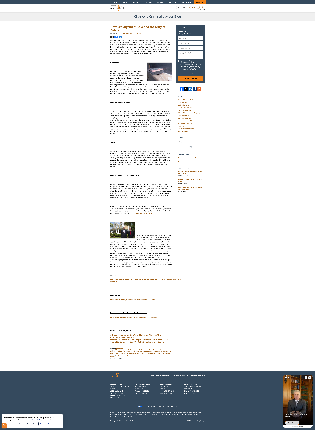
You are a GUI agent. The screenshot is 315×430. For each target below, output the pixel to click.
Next (129, 366)
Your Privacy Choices (148, 406)
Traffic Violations (185, 110)
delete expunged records (155, 351)
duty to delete (167, 351)
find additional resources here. (144, 213)
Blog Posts (201, 375)
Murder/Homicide (185, 121)
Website (124, 2)
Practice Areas (147, 2)
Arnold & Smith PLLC (128, 421)
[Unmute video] (286, 377)
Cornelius (119, 351)
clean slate (113, 351)
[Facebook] (182, 89)
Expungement (120, 348)
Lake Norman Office (142, 384)
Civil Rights (183, 105)
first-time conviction (151, 353)
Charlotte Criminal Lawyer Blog (117, 8)
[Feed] (199, 89)
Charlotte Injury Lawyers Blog (187, 162)
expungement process (138, 353)
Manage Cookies (172, 406)
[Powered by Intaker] (301, 426)
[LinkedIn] (190, 89)
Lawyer (118, 355)
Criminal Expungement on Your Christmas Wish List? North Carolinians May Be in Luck (137, 336)
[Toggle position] (306, 377)
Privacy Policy (189, 73)
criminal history (137, 351)
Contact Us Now (190, 78)
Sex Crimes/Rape (185, 123)
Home (115, 2)
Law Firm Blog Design (195, 421)
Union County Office (167, 384)
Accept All (9, 424)
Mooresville (132, 355)
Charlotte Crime (184, 118)
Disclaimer (165, 375)
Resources (172, 2)
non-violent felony (141, 355)
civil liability (158, 350)
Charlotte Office (116, 384)
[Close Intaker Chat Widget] (309, 377)
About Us (135, 2)
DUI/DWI (182, 102)
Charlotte (151, 350)
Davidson (145, 351)
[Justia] (195, 89)
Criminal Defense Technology (189, 113)
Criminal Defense (127, 351)
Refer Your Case (186, 2)
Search (190, 147)
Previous (114, 366)
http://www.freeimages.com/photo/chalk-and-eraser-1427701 (132, 300)
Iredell (159, 353)
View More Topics (183, 131)
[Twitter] (186, 89)
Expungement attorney (125, 353)
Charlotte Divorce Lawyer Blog (188, 158)
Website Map (184, 375)
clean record (165, 350)
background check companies (140, 350)
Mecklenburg (124, 355)
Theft (181, 126)
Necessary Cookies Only (27, 424)
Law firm (112, 355)
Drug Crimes (183, 115)
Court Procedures (185, 108)
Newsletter (160, 2)
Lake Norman (166, 353)
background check (126, 350)
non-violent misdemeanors (154, 355)
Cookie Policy (161, 406)
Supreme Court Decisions (187, 129)
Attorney (117, 350)
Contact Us (199, 2)
